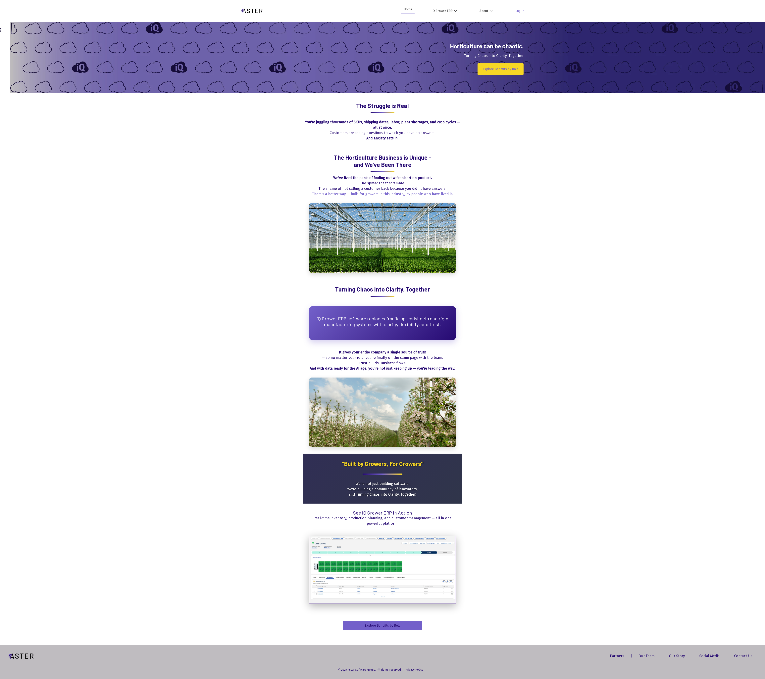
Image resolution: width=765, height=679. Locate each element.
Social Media (709, 656)
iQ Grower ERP (442, 11)
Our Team (646, 656)
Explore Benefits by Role (500, 69)
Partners (617, 656)
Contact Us (743, 656)
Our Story (677, 656)
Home (408, 9)
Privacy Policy (414, 669)
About (484, 11)
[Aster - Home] (252, 11)
